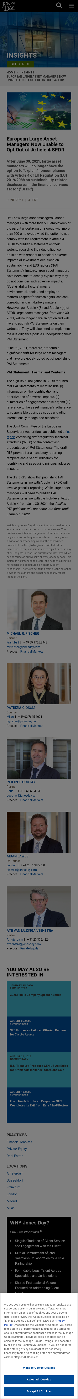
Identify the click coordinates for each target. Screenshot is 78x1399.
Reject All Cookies (39, 1379)
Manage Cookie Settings (39, 1367)
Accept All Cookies (39, 1391)
